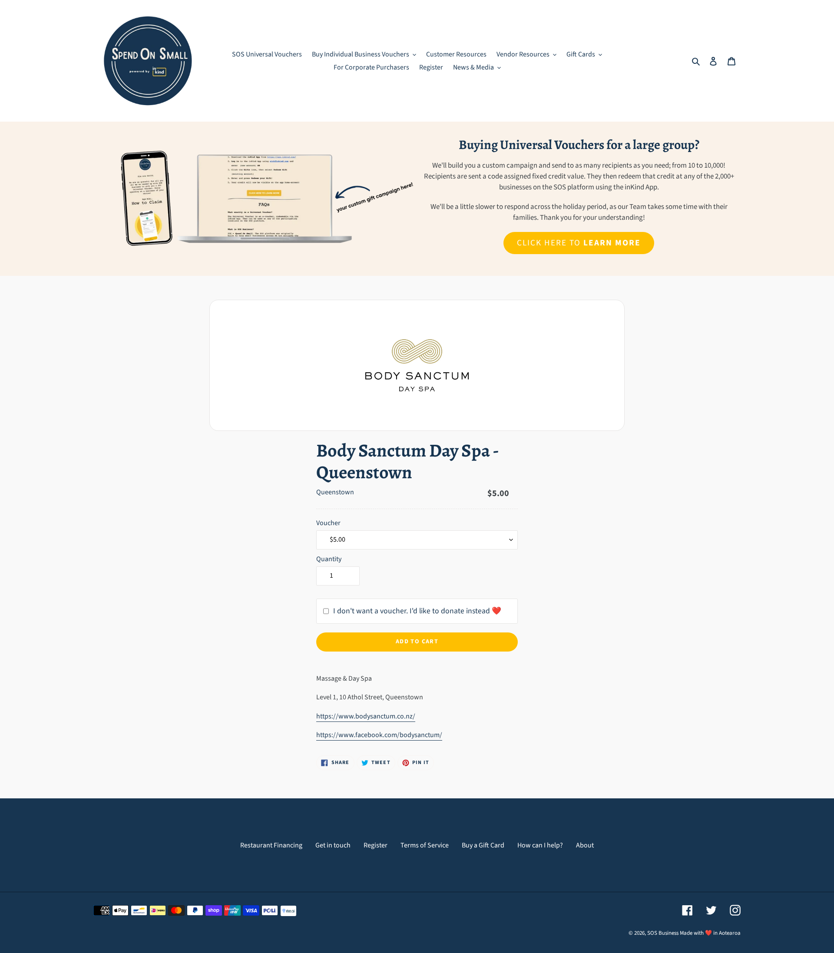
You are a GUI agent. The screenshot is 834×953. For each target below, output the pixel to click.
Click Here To (578, 243)
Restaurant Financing (271, 845)
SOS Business (662, 933)
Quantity (328, 559)
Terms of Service (424, 845)
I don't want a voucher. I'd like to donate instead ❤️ (417, 611)
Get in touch (333, 845)
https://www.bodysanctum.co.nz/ (365, 716)
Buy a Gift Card (483, 845)
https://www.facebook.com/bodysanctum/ (379, 735)
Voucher (328, 523)
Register (375, 845)
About (585, 845)
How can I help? (540, 845)
